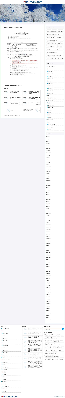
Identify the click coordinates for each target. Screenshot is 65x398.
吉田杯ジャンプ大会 (19, 85)
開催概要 (14, 85)
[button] (63, 329)
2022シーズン (6, 85)
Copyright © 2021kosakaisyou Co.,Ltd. (59, 396)
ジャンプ (11, 85)
